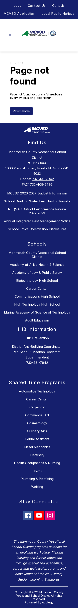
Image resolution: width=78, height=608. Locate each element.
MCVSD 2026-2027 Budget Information (37, 193)
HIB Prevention (37, 338)
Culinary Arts (37, 431)
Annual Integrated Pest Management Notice (37, 221)
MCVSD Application (19, 14)
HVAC (37, 471)
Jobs (17, 6)
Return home (21, 111)
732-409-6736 (41, 184)
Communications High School (37, 296)
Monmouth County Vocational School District (37, 255)
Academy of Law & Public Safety (37, 273)
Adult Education (37, 320)
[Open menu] (10, 35)
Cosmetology (37, 423)
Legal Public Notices (58, 14)
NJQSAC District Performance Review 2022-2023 (37, 211)
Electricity (37, 455)
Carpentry (37, 407)
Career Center (37, 288)
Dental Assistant (37, 439)
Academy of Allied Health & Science (37, 265)
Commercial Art (37, 415)
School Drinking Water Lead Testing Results (37, 201)
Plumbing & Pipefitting (37, 479)
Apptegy (47, 602)
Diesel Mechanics (37, 447)
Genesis (58, 6)
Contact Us (37, 6)
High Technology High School (37, 304)
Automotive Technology (37, 391)
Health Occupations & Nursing (37, 463)
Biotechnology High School (37, 281)
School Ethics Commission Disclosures (37, 229)
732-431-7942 (43, 179)
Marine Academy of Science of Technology (37, 312)
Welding (37, 487)
